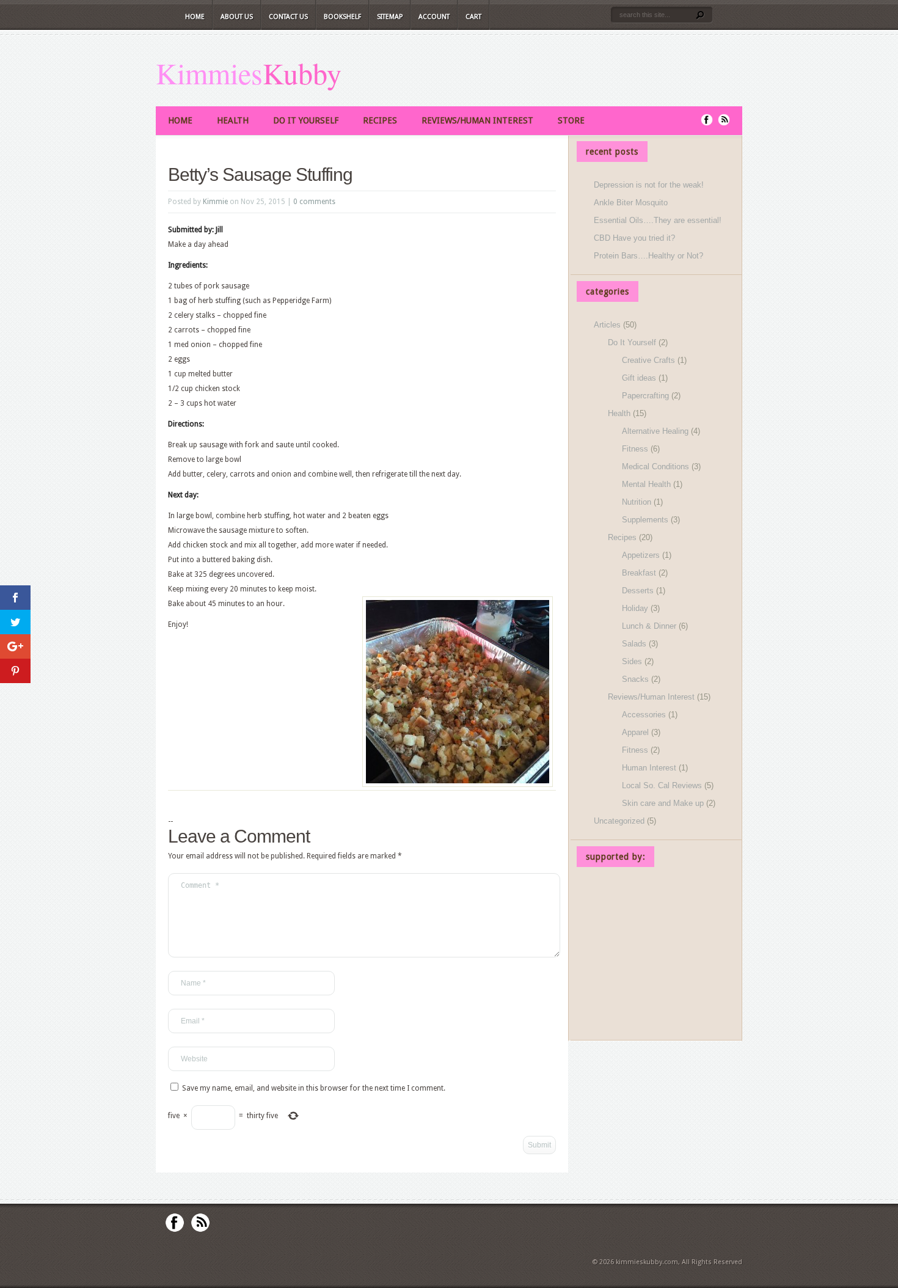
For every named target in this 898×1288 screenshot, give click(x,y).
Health (233, 120)
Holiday (635, 608)
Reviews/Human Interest (477, 120)
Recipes (380, 120)
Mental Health (646, 484)
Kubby (302, 73)
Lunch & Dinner (649, 626)
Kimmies (209, 73)
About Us (237, 17)
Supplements (645, 519)
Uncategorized (619, 820)
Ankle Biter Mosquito (631, 202)
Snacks (635, 679)
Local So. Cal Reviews (662, 785)
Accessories (644, 714)
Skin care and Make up (663, 803)
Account (434, 17)
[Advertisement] (656, 955)
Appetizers (641, 555)
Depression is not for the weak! (649, 184)
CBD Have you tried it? (634, 238)
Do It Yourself (305, 120)
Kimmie (215, 201)
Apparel (635, 732)
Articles (607, 324)
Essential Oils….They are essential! (657, 220)
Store (571, 120)
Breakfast (639, 572)
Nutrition (636, 502)
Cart (473, 17)
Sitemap (390, 17)
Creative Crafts (648, 360)
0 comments (314, 201)
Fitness (635, 448)
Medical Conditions (655, 466)
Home (195, 17)
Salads (634, 643)
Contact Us (288, 17)
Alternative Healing (655, 431)
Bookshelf (342, 17)
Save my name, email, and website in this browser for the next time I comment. (313, 1088)
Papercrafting (645, 395)
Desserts (638, 590)
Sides (632, 661)
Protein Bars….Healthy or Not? (648, 255)
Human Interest (649, 767)
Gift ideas (639, 377)
